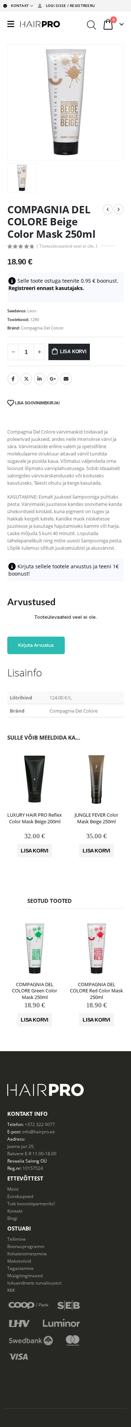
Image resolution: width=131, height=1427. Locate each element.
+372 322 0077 (40, 1124)
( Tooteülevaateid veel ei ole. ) (67, 246)
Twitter (26, 379)
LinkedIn (39, 379)
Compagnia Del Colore (42, 328)
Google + (53, 379)
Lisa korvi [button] (34, 851)
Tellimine (16, 1239)
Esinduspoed (20, 1196)
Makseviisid (19, 1261)
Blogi (12, 1218)
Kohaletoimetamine (27, 1253)
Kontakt (15, 1211)
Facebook (13, 379)
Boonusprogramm (25, 1246)
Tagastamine (20, 1268)
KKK (11, 1290)
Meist (13, 1189)
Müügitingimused (25, 1275)
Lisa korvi (73, 351)
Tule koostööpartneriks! (31, 1203)
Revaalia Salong (23, 1161)
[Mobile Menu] (10, 24)
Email (66, 379)
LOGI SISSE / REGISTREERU (70, 5)
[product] (34, 779)
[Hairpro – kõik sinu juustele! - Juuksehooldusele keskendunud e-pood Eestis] (40, 24)
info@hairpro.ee (38, 1131)
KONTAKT (20, 5)
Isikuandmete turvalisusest (34, 1283)
